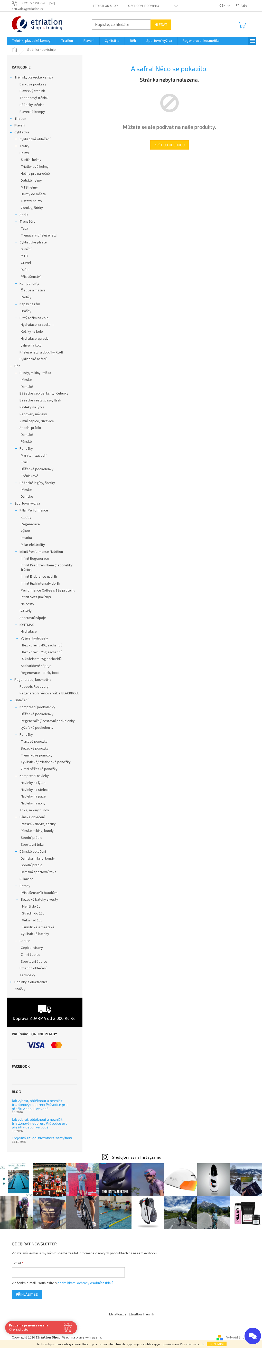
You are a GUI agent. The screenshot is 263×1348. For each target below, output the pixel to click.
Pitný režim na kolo (34, 318)
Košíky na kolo (32, 331)
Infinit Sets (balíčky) (36, 597)
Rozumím (217, 1344)
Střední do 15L (33, 913)
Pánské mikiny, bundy (37, 830)
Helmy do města (33, 194)
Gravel (26, 262)
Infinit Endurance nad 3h (39, 576)
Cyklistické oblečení (35, 139)
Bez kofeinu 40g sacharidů (42, 645)
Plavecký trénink (32, 91)
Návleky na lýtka (32, 407)
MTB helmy (29, 187)
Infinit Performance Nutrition (41, 551)
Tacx (24, 228)
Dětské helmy (31, 180)
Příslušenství (31, 276)
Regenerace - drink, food (40, 672)
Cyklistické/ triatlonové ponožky (46, 762)
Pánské (26, 379)
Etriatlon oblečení (33, 968)
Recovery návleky (33, 414)
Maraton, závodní (34, 455)
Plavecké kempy (32, 111)
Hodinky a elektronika (31, 982)
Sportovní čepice (34, 961)
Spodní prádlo (30, 427)
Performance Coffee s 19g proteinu (48, 590)
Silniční (26, 249)
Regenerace (30, 524)
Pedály (26, 297)
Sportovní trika (32, 844)
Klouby (26, 517)
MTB (24, 256)
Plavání (19, 125)
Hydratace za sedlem (37, 324)
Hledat (161, 24)
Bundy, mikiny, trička (35, 373)
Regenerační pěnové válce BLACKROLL (49, 693)
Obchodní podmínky (143, 6)
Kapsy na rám (30, 304)
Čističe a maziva (33, 290)
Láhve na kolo (31, 345)
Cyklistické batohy (35, 934)
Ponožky (26, 448)
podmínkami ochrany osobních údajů (85, 1283)
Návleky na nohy (33, 803)
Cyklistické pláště (33, 242)
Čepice (25, 940)
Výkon (25, 531)
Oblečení (21, 700)
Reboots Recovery (34, 686)
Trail (24, 462)
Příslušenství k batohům (39, 893)
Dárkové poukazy (33, 84)
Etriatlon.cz (117, 1314)
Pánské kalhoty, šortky (38, 824)
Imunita (26, 537)
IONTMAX (27, 624)
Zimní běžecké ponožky (39, 769)
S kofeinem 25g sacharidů (42, 659)
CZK (222, 5)
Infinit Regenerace (35, 558)
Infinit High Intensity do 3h (40, 583)
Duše (25, 269)
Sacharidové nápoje (36, 665)
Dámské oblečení (33, 851)
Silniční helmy (31, 159)
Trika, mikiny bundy (34, 810)
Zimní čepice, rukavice (37, 421)
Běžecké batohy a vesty (39, 899)
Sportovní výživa (27, 503)
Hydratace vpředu (35, 338)
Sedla (24, 215)
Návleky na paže (33, 796)
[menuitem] (31, 41)
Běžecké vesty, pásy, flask (40, 400)
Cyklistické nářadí (33, 359)
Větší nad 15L (32, 920)
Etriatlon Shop (105, 6)
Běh (17, 366)
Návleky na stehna (35, 789)
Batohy (25, 886)
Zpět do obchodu (169, 145)
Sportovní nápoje (33, 618)
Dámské (27, 386)
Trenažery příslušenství (39, 235)
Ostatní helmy (31, 201)
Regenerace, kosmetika (32, 679)
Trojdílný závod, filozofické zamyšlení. (42, 1138)
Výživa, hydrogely (34, 638)
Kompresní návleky (34, 776)
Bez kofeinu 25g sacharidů (42, 652)
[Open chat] (253, 1336)
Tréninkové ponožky (36, 755)
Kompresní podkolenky (37, 707)
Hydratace (29, 631)
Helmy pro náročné (35, 173)
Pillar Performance (34, 510)
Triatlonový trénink (34, 98)
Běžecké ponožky (35, 748)
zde (201, 1344)
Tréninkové (29, 476)
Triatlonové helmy (35, 166)
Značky (19, 989)
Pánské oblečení (32, 817)
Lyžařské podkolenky (37, 727)
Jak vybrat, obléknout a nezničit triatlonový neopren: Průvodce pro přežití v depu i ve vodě (40, 1104)
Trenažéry (27, 221)
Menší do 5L (31, 906)
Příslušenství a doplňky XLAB (41, 352)
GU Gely (26, 611)
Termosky (27, 975)
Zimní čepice (30, 954)
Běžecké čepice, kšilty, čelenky (44, 393)
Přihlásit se (27, 1294)
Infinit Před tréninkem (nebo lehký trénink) (47, 567)
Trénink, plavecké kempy (33, 77)
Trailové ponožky (34, 741)
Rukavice (26, 879)
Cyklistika (21, 132)
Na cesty (27, 604)
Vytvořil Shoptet (238, 1337)
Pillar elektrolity (33, 544)
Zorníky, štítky (32, 208)
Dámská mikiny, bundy (38, 858)
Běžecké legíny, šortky (37, 483)
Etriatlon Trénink (141, 1314)
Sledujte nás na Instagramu (136, 1157)
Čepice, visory (32, 947)
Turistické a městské (38, 927)
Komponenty (29, 283)
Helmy (24, 153)
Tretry (24, 146)
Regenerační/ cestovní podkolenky (48, 721)
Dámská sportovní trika (38, 872)
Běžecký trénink (32, 104)
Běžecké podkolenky (37, 469)
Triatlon (20, 118)
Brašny (26, 311)
